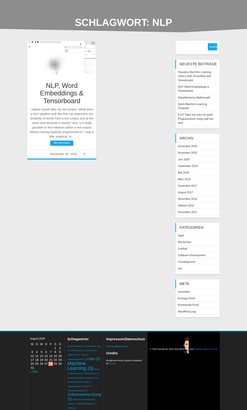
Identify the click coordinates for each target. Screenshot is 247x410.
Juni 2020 (184, 159)
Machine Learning (80, 366)
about (71, 346)
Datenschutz (122, 346)
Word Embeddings (86, 404)
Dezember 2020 (187, 146)
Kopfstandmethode (76, 359)
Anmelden (184, 291)
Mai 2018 (183, 172)
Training (72, 404)
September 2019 (188, 165)
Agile (181, 235)
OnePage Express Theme (205, 349)
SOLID (77, 399)
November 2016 (187, 198)
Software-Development (191, 255)
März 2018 (184, 179)
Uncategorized (186, 261)
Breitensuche (77, 350)
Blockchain (184, 241)
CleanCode (91, 350)
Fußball (182, 248)
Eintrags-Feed (186, 298)
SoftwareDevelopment (77, 391)
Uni (180, 268)
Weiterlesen (62, 143)
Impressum (111, 346)
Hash (84, 355)
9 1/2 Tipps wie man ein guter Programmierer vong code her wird (195, 118)
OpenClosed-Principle (81, 382)
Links (93, 359)
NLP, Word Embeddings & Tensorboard (62, 93)
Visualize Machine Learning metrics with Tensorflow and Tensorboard (194, 76)
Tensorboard (88, 399)
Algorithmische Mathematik (194, 97)
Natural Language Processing (80, 378)
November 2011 (187, 212)
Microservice (77, 373)
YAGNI (71, 408)
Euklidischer (73, 355)
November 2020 (187, 152)
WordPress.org (187, 311)
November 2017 (187, 185)
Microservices (92, 373)
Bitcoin (80, 346)
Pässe (87, 386)
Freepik (112, 363)
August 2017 (185, 192)
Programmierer (75, 386)
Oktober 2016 (186, 205)
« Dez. (34, 371)
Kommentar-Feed (188, 304)
